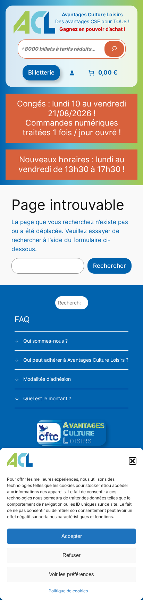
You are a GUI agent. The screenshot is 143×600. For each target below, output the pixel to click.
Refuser (71, 555)
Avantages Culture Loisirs (92, 14)
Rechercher (109, 265)
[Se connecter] (72, 73)
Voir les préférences (71, 574)
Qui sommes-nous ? (45, 341)
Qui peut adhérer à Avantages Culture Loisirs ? (75, 360)
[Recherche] (114, 49)
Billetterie (41, 72)
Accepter (71, 536)
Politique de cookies (68, 590)
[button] (132, 460)
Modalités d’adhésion (47, 379)
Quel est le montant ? (47, 398)
